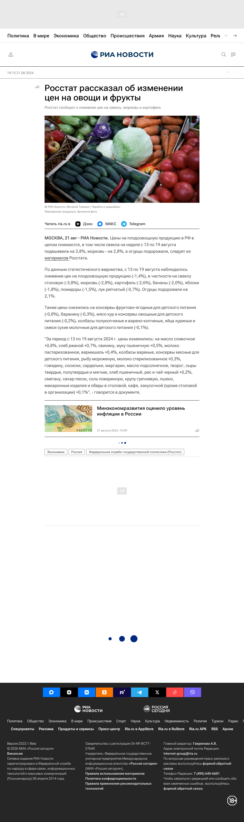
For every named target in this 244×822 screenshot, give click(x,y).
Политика (14, 721)
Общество (35, 721)
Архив (228, 729)
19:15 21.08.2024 (20, 73)
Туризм (218, 721)
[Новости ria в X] (157, 692)
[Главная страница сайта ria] (122, 55)
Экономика (56, 452)
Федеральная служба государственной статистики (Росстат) (135, 452)
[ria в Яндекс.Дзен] (69, 692)
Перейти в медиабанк (106, 206)
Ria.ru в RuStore (171, 729)
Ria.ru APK (198, 729)
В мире (77, 721)
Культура (152, 721)
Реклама (46, 729)
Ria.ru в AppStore (139, 729)
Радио (233, 721)
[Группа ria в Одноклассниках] (104, 692)
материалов (57, 257)
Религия (200, 721)
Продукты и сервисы (76, 729)
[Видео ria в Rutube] (122, 692)
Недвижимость (177, 721)
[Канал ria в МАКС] (51, 692)
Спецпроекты (22, 729)
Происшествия (99, 721)
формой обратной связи (182, 788)
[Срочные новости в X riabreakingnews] (174, 692)
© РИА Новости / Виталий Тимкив (67, 206)
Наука (135, 721)
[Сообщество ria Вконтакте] (86, 692)
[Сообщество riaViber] (192, 692)
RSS (214, 729)
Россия (76, 452)
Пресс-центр (109, 729)
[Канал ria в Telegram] (139, 692)
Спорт (121, 721)
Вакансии (15, 753)
